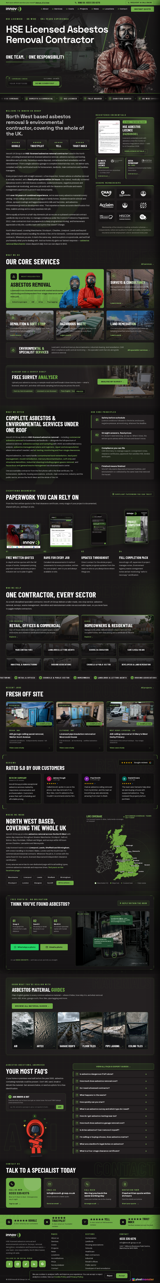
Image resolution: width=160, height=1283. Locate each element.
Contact (122, 9)
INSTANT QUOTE (142, 9)
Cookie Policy (60, 1277)
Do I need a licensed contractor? (93, 1088)
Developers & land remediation (97, 1268)
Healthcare (89, 1252)
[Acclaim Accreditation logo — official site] (106, 205)
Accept (122, 1276)
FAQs (53, 1262)
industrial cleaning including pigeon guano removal (50, 462)
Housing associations (94, 1245)
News (95, 9)
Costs (70, 9)
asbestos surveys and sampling (38, 444)
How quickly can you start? (90, 1102)
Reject (109, 1276)
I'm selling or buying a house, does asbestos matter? (102, 1137)
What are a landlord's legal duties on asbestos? (100, 1144)
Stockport (12, 883)
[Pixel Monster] (137, 1279)
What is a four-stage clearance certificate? (98, 1151)
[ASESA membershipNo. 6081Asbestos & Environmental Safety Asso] (140, 168)
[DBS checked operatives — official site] (106, 217)
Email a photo (55, 947)
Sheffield (51, 877)
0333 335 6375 (22, 960)
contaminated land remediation (52, 456)
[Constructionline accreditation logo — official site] (125, 193)
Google (25, 1220)
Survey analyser (57, 1265)
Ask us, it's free (42, 3)
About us (55, 1238)
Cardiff (50, 883)
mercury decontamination (50, 459)
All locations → (65, 883)
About (44, 9)
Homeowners (90, 1238)
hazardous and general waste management (26, 465)
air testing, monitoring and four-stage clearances (57, 450)
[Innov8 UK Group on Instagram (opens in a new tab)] (17, 1264)
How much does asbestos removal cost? (97, 1081)
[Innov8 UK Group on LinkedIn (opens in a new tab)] (34, 1264)
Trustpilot (59, 1219)
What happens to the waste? (91, 1095)
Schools (88, 1248)
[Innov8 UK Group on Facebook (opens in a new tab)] (9, 1263)
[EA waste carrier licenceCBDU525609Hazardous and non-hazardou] (110, 168)
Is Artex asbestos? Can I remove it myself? (97, 1130)
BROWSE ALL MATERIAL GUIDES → (32, 1006)
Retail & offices (91, 1262)
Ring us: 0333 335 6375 (89, 2)
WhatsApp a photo (27, 947)
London (25, 883)
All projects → (147, 688)
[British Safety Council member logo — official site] (143, 205)
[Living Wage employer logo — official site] (143, 217)
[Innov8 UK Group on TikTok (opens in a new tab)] (25, 1264)
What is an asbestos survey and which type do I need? (102, 1109)
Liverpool (28, 877)
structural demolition (16, 462)
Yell (100, 1219)
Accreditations (57, 1258)
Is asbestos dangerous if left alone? (94, 1074)
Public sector (90, 1265)
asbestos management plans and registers (34, 447)
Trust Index (139, 1220)
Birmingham (65, 877)
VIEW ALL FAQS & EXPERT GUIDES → (113, 1067)
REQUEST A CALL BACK (141, 2)
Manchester (13, 877)
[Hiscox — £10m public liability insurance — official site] (125, 217)
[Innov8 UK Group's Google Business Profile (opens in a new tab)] (42, 1264)
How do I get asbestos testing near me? (96, 1116)
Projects (83, 9)
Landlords (89, 1241)
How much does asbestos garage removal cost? (100, 1123)
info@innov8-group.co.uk (130, 1243)
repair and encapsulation (67, 447)
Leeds (39, 877)
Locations (108, 9)
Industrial (89, 1258)
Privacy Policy (76, 1277)
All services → (147, 264)
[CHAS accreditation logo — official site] (106, 193)
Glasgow (38, 883)
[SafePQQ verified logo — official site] (125, 205)
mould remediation (28, 459)
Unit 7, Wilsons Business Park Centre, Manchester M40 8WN (135, 1247)
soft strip (67, 459)
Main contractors (92, 1255)
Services (57, 9)
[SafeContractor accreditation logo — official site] (143, 193)
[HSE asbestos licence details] (125, 137)
